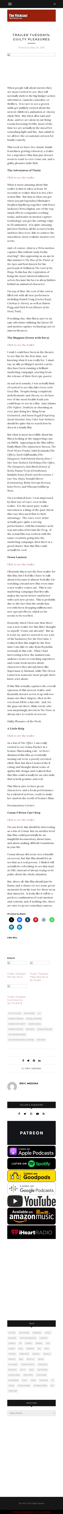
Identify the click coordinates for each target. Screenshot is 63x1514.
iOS (39, 1348)
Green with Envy (17, 1024)
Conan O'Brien (16, 1019)
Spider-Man (14, 1375)
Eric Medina (33, 1068)
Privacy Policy (44, 1512)
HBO (21, 1348)
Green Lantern (33, 1019)
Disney (29, 1343)
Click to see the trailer (21, 177)
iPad (47, 1348)
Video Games (24, 1385)
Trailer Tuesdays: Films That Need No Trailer (39, 977)
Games (12, 1348)
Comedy (43, 1338)
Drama (39, 1343)
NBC (21, 1359)
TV (53, 1380)
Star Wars (41, 1375)
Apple (48, 1333)
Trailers (41, 1040)
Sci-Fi (23, 1370)
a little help (15, 1013)
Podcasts (42, 1364)
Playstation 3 (27, 1364)
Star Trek (28, 1375)
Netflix (30, 1359)
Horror (30, 1348)
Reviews (12, 1370)
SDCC (31, 1370)
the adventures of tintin (21, 1040)
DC (20, 1343)
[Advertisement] (31, 1280)
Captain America (28, 1338)
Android (37, 1333)
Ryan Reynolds (44, 1029)
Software (42, 1370)
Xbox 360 (13, 1391)
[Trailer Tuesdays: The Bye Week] (17, 966)
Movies (12, 1359)
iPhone (12, 1354)
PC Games (13, 1364)
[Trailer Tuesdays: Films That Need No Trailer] (39, 966)
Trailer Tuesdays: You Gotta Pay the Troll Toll (16, 1000)
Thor (33, 1380)
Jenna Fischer (16, 1029)
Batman (12, 1338)
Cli (39, 1013)
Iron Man (24, 1354)
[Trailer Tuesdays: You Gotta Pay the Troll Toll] (17, 989)
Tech (24, 1380)
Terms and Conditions (23, 1512)
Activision (24, 1333)
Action (12, 1333)
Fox (48, 1343)
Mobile (47, 1354)
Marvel (36, 1354)
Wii (52, 1385)
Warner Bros (40, 1385)
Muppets (30, 1029)
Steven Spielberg (17, 1034)
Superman (13, 1380)
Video (11, 1385)
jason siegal (34, 1024)
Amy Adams (29, 1013)
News (41, 1359)
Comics (12, 1343)
